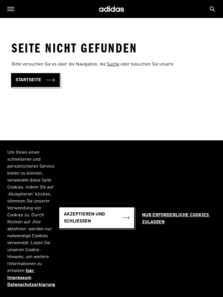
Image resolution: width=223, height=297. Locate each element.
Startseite (28, 80)
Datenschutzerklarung (31, 284)
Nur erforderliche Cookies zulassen (176, 218)
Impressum (19, 278)
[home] (111, 9)
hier (30, 271)
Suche (113, 64)
